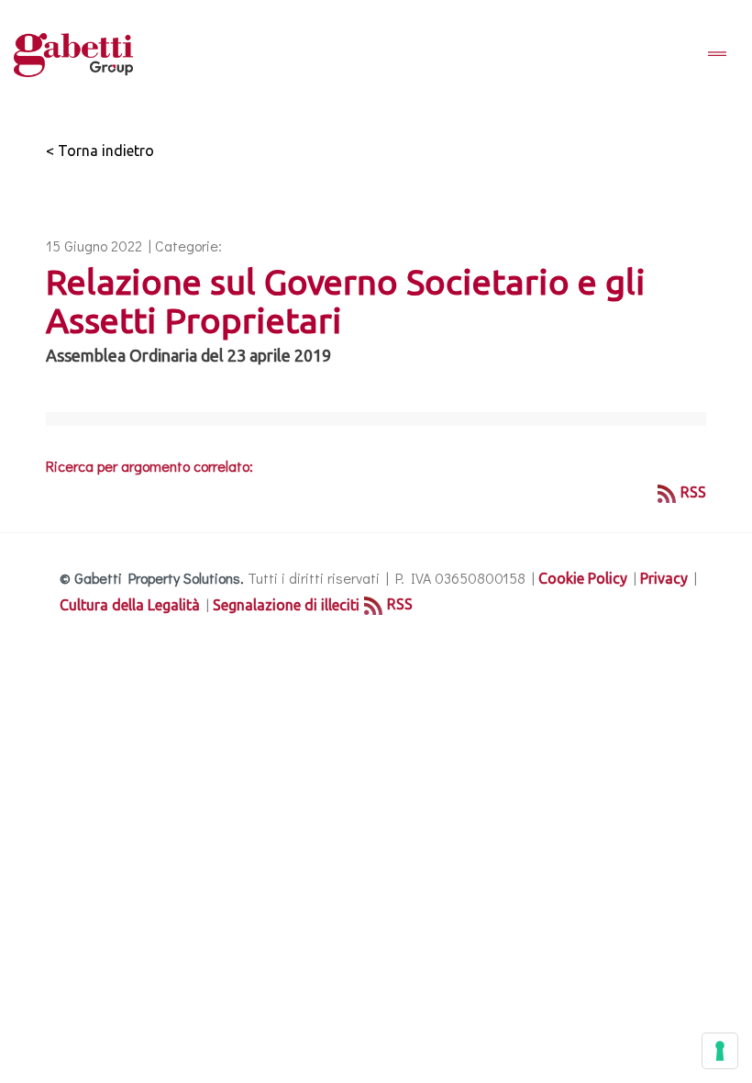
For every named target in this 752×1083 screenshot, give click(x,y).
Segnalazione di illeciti (286, 605)
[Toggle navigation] (717, 55)
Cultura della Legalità (130, 605)
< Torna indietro (100, 150)
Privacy (664, 578)
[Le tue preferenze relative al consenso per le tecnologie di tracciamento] (719, 1050)
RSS (693, 492)
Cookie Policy (582, 578)
